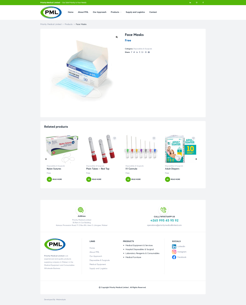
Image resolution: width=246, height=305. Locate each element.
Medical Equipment (98, 264)
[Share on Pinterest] (145, 52)
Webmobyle (61, 299)
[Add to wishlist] (75, 138)
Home (92, 248)
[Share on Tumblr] (140, 52)
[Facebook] (203, 2)
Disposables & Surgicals (142, 49)
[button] (117, 37)
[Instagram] (196, 2)
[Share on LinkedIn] (137, 52)
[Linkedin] (190, 2)
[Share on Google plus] (142, 52)
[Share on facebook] (131, 52)
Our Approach (96, 256)
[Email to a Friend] (148, 52)
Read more (57, 179)
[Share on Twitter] (134, 52)
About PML (94, 252)
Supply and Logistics (98, 268)
